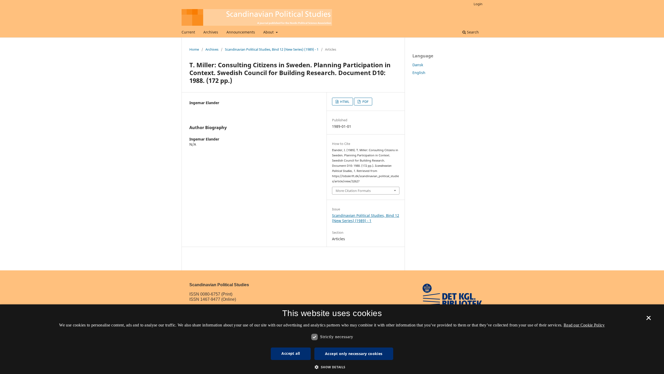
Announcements (240, 32)
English (418, 72)
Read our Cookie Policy (584, 325)
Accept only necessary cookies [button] (354, 353)
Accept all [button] (290, 353)
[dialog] (332, 339)
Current (188, 32)
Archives (210, 32)
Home (194, 49)
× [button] (649, 319)
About (269, 32)
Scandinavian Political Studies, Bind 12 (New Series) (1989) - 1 (272, 49)
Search (472, 32)
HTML (344, 101)
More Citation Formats (353, 190)
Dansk (417, 64)
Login (478, 4)
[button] (332, 367)
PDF (365, 101)
